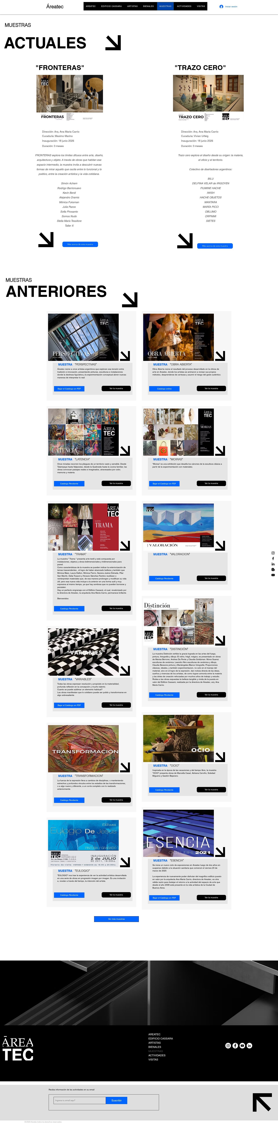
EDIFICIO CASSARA (160, 1038)
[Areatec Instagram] (273, 553)
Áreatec (55, 6)
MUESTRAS (155, 1051)
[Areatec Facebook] (273, 558)
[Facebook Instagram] (235, 1045)
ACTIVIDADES (156, 1055)
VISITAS (153, 1059)
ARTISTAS (154, 1042)
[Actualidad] (273, 569)
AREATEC (154, 1034)
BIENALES (154, 1046)
